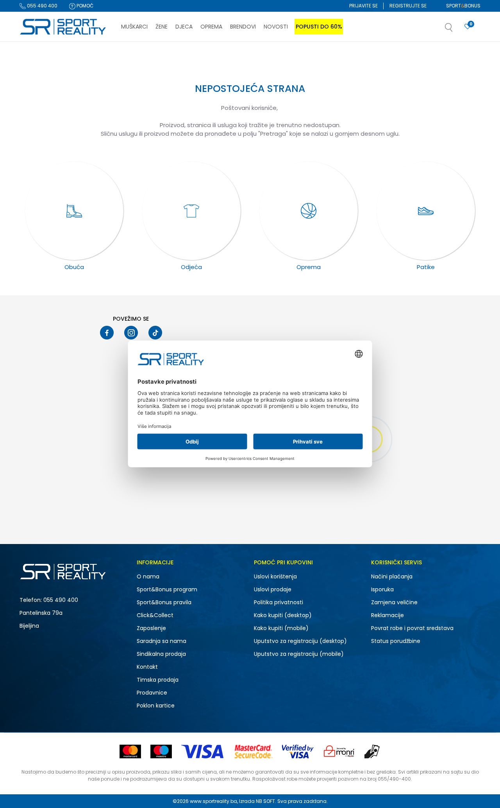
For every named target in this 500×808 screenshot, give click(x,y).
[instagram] (131, 332)
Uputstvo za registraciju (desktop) (300, 641)
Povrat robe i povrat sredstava (412, 628)
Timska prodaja (158, 680)
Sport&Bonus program (167, 589)
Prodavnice (152, 693)
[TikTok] (155, 332)
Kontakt (147, 667)
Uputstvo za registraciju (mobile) (299, 654)
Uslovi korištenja (275, 576)
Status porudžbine (395, 641)
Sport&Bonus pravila (164, 602)
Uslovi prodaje (272, 589)
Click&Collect (155, 615)
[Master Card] (130, 751)
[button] (457, 30)
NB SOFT (265, 801)
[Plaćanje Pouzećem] (372, 751)
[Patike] (426, 211)
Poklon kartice (156, 705)
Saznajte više (330, 58)
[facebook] (107, 332)
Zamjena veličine (394, 602)
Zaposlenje (151, 628)
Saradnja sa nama (161, 641)
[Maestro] (161, 751)
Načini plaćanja (391, 576)
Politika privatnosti (278, 602)
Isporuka (382, 589)
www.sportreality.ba (213, 801)
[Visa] (203, 751)
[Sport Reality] (63, 27)
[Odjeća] (191, 211)
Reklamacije (387, 615)
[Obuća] (74, 211)
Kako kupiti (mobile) (281, 628)
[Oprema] (308, 211)
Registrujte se (408, 5)
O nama (148, 576)
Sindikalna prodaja (161, 654)
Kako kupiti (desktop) (283, 615)
